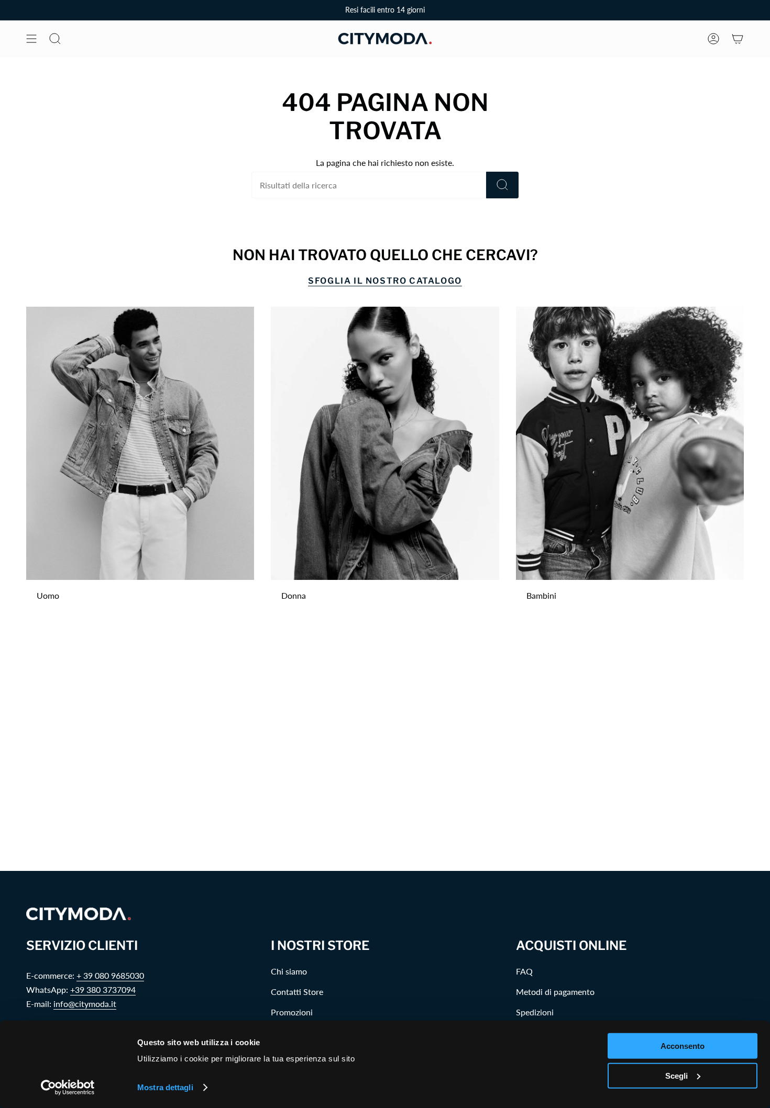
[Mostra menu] (31, 39)
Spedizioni (535, 1012)
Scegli (676, 1075)
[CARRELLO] (737, 39)
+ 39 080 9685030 (110, 975)
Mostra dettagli (165, 1087)
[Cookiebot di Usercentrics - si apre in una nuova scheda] (68, 1087)
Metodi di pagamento (555, 992)
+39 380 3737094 (103, 989)
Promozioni (292, 1012)
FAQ (524, 971)
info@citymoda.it (84, 1004)
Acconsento (683, 1046)
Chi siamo (289, 971)
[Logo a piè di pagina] (78, 914)
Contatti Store (297, 992)
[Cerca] (502, 185)
